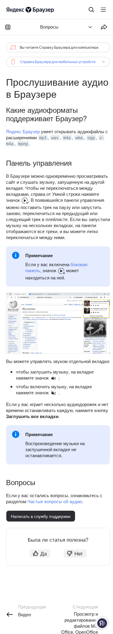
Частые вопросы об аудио (54, 501)
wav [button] (54, 137)
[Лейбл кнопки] (103, 9)
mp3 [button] (42, 137)
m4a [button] (67, 137)
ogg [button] (91, 137)
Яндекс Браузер (23, 131)
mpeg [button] (23, 143)
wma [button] (79, 137)
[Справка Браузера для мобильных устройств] (58, 62)
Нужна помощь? (102, 623)
